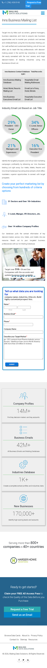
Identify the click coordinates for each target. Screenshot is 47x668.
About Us (26, 636)
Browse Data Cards (12, 636)
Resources (32, 640)
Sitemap (23, 640)
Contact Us (14, 640)
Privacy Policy (37, 636)
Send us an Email (22, 614)
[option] (23, 560)
